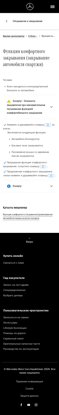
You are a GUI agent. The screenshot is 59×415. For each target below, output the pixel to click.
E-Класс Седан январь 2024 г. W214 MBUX (33, 36)
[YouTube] (29, 405)
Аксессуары (10, 322)
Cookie (29, 388)
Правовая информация (29, 381)
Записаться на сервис (16, 317)
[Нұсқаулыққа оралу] (8, 21)
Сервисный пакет (13, 338)
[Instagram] (36, 405)
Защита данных (29, 395)
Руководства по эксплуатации (21, 348)
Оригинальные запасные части (21, 343)
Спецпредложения (14, 290)
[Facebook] (21, 405)
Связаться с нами (13, 262)
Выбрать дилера (13, 295)
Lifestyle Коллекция (14, 327)
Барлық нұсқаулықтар (13, 36)
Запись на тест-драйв (16, 284)
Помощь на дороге (14, 333)
